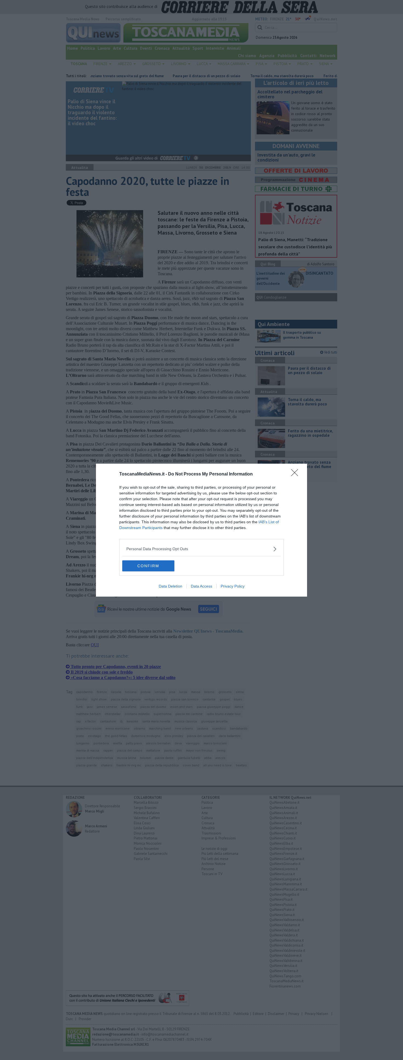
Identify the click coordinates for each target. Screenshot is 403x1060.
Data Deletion (170, 586)
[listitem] (201, 549)
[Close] (296, 474)
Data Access (201, 586)
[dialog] (201, 530)
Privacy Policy (233, 586)
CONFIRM (148, 566)
